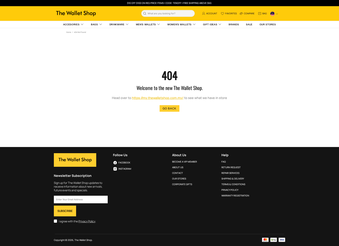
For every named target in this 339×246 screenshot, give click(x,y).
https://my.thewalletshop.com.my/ (157, 98)
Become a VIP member (184, 161)
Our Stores (179, 178)
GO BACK (170, 108)
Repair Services (230, 173)
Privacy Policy (86, 221)
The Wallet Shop (76, 13)
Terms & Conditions (233, 184)
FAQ (223, 161)
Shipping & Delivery (232, 178)
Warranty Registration (235, 195)
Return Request (231, 167)
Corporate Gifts (182, 184)
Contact (177, 173)
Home (68, 32)
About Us (177, 167)
